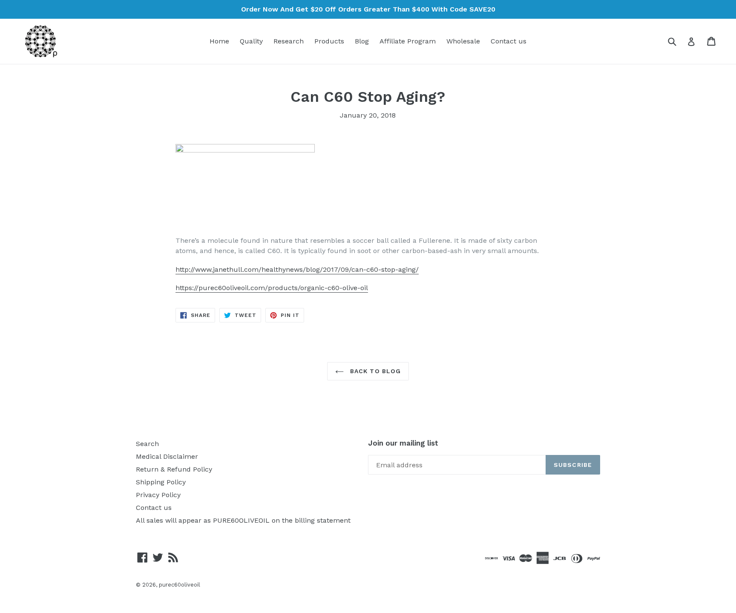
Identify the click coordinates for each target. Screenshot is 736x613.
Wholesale (463, 41)
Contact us (508, 41)
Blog (362, 41)
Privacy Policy (158, 495)
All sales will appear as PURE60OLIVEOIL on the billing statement (243, 520)
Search (147, 444)
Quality (251, 41)
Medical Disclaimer (167, 456)
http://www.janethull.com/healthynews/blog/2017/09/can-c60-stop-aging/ (297, 269)
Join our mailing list (403, 443)
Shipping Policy (161, 482)
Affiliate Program (408, 41)
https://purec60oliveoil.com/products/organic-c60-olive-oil (271, 288)
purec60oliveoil (179, 584)
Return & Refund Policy (174, 469)
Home (219, 41)
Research (288, 41)
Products (329, 41)
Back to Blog (374, 371)
